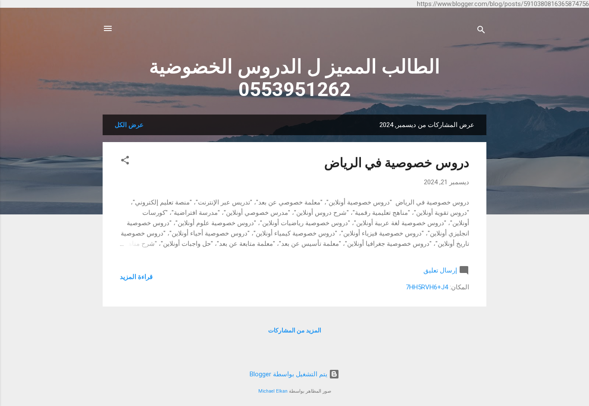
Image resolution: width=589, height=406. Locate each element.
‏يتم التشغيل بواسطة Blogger (289, 374)
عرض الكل (129, 125)
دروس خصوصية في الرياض (396, 162)
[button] (125, 161)
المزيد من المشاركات (294, 330)
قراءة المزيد (136, 277)
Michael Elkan (273, 391)
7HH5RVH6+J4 (427, 287)
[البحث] (481, 31)
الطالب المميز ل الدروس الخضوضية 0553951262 (294, 78)
